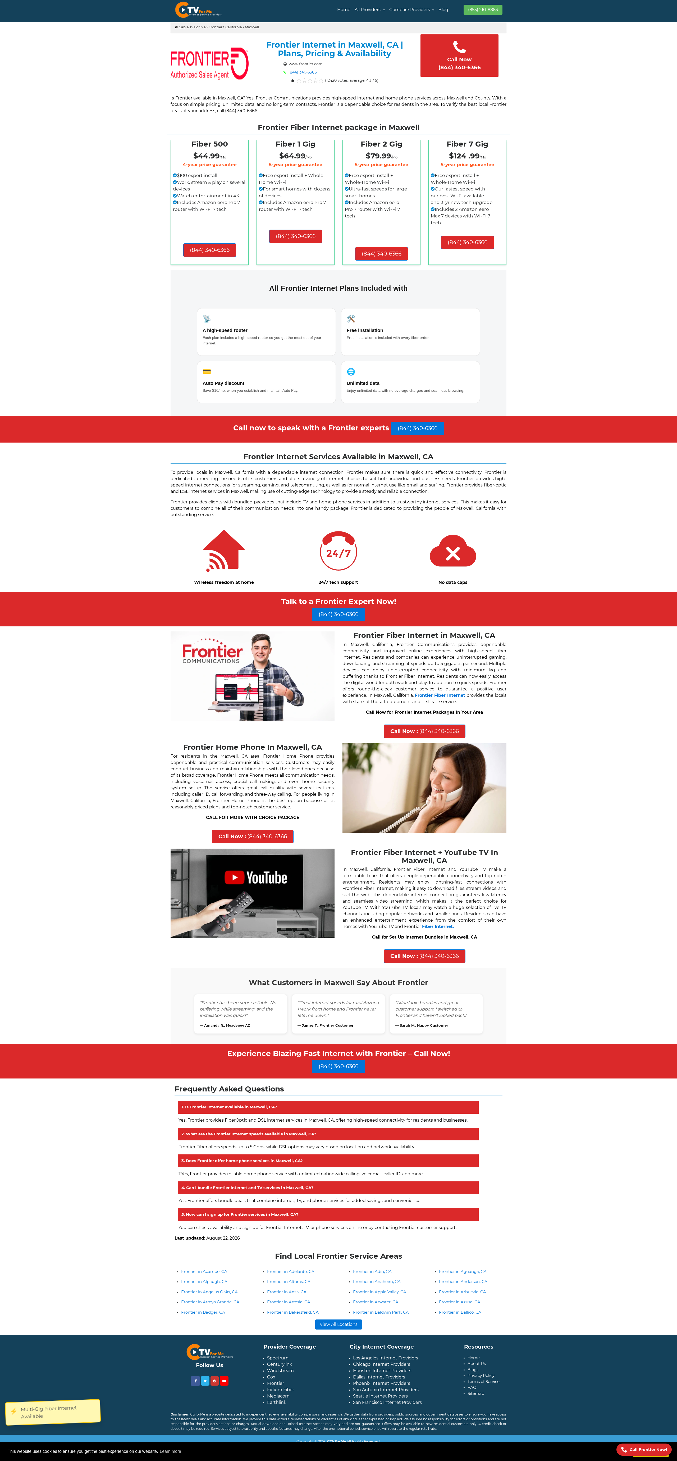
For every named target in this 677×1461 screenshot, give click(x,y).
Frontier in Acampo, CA (204, 1296)
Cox (271, 1402)
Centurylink (279, 1389)
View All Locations (339, 1349)
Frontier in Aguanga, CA (463, 1296)
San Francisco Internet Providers (387, 1427)
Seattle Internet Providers (380, 1421)
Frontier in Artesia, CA (288, 1327)
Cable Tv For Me (192, 27)
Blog (443, 9)
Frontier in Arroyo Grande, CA (210, 1327)
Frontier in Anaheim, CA (377, 1306)
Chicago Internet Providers (381, 1389)
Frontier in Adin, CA (372, 1296)
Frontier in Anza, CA (287, 1317)
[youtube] (224, 1406)
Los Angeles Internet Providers (385, 1383)
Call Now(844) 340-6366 (459, 63)
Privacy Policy (481, 1400)
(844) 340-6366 (302, 72)
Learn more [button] (170, 1451)
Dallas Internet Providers (379, 1402)
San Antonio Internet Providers (386, 1415)
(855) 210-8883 (483, 9)
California (233, 27)
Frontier (215, 27)
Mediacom (278, 1421)
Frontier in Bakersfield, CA (293, 1337)
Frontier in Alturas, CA (288, 1306)
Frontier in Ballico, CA (460, 1337)
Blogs (473, 1395)
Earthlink (276, 1427)
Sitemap (476, 1418)
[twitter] (205, 1406)
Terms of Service (484, 1406)
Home (343, 9)
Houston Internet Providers (382, 1396)
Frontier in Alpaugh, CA (204, 1306)
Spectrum (278, 1383)
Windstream (280, 1396)
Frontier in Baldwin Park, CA (381, 1337)
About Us (477, 1388)
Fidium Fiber (280, 1415)
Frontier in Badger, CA (203, 1337)
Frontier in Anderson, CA (463, 1306)
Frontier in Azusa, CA (459, 1327)
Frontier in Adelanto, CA (290, 1296)
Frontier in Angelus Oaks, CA (209, 1317)
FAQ (472, 1412)
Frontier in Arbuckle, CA (462, 1317)
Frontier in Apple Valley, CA (379, 1317)
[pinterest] (215, 1406)
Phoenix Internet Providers (381, 1408)
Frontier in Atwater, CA (375, 1327)
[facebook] (195, 1406)
